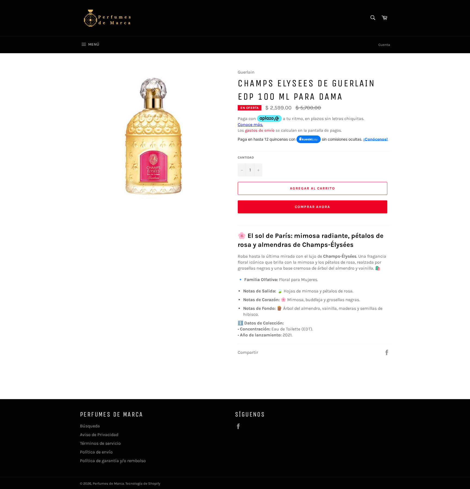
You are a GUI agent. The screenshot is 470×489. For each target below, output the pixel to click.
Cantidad (246, 157)
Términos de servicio (100, 443)
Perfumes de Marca (108, 483)
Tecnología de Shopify (142, 483)
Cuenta (384, 45)
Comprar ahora (312, 207)
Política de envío (96, 452)
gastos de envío (259, 130)
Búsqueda (90, 425)
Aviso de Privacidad (99, 434)
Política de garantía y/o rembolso (113, 460)
